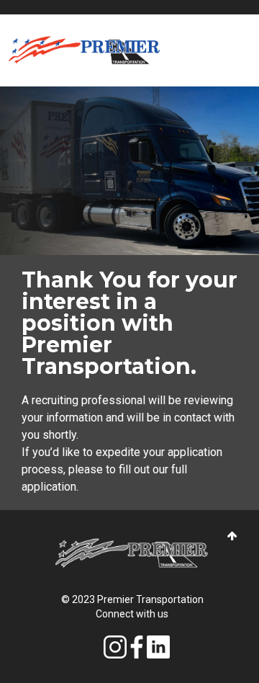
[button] (232, 536)
